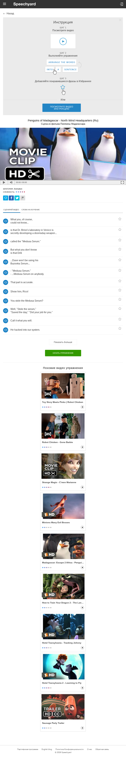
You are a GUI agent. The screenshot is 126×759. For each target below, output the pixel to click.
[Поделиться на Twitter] (17, 198)
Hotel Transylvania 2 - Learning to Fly (61, 683)
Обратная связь (102, 749)
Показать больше (63, 342)
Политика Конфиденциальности (69, 749)
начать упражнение (63, 353)
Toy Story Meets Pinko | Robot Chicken (62, 402)
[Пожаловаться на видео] (22, 198)
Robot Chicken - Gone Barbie (57, 442)
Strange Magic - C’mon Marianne (59, 482)
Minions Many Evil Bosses (56, 522)
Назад (10, 13)
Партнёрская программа (27, 749)
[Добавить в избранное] (5, 198)
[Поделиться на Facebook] (11, 198)
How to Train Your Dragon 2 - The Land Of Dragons (63, 602)
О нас (89, 749)
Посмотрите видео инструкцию (61, 107)
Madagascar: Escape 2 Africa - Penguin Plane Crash (63, 562)
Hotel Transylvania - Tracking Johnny (61, 643)
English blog (47, 749)
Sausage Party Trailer (53, 723)
